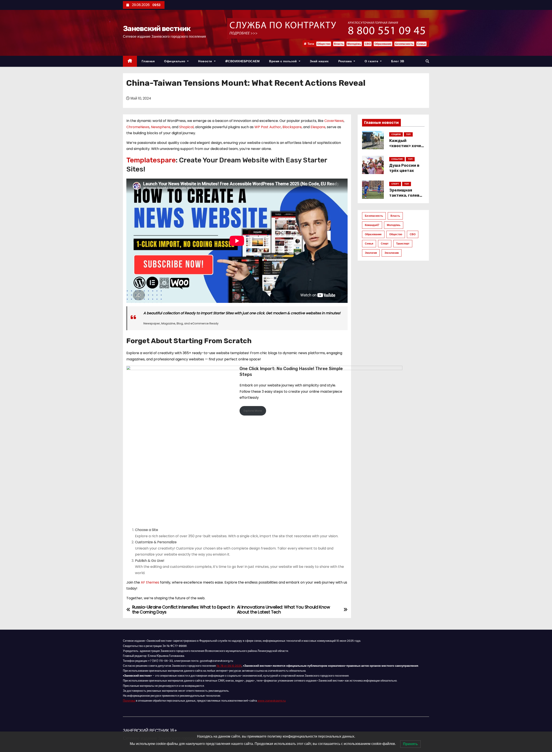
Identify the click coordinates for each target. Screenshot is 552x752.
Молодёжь (354, 44)
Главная (148, 61)
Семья (421, 44)
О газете (372, 61)
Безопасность (404, 44)
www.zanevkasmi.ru (271, 701)
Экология (371, 253)
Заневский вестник (156, 28)
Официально (175, 61)
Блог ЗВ (397, 61)
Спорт (385, 243)
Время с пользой (283, 61)
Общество (323, 44)
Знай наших (319, 61)
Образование (383, 44)
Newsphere (160, 127)
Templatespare (151, 160)
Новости (205, 61)
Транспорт (402, 243)
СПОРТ (395, 183)
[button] (427, 61)
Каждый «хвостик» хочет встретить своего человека (406, 148)
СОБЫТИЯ (397, 159)
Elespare (317, 127)
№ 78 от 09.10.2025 (229, 666)
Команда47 (372, 225)
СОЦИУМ (396, 134)
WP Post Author (267, 127)
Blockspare (292, 127)
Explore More (253, 411)
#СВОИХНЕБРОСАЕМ (242, 61)
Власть (338, 44)
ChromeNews (137, 127)
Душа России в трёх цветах (404, 168)
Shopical (186, 127)
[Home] (130, 61)
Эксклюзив (391, 253)
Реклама (345, 61)
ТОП (408, 134)
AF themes (150, 582)
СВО (368, 44)
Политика (129, 701)
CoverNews (334, 120)
